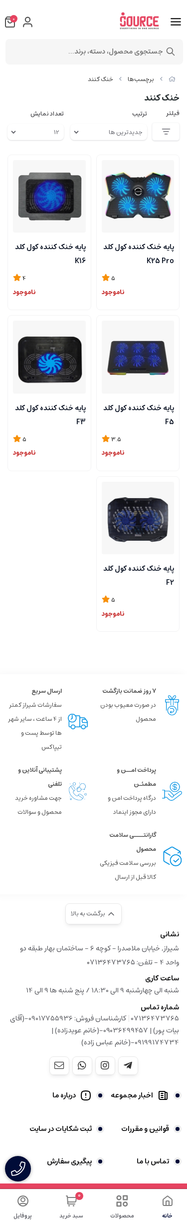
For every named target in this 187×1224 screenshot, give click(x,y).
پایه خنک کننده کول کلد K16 (50, 253)
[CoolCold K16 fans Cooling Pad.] (49, 196)
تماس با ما (153, 1161)
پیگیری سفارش (69, 1161)
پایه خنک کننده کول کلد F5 (138, 414)
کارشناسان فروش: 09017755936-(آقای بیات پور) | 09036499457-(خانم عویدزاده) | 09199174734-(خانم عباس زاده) (94, 1030)
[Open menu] (176, 22)
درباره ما (64, 1095)
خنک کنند (100, 79)
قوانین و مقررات (145, 1129)
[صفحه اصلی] (172, 79)
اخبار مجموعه (132, 1095)
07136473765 (155, 1018)
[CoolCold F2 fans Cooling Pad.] (138, 518)
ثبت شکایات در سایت (60, 1129)
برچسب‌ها (141, 79)
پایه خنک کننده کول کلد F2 (138, 575)
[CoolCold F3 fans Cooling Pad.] (49, 357)
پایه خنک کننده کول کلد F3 (50, 414)
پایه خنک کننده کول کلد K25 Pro (138, 253)
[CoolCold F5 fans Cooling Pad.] (138, 357)
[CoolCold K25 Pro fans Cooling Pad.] (138, 196)
